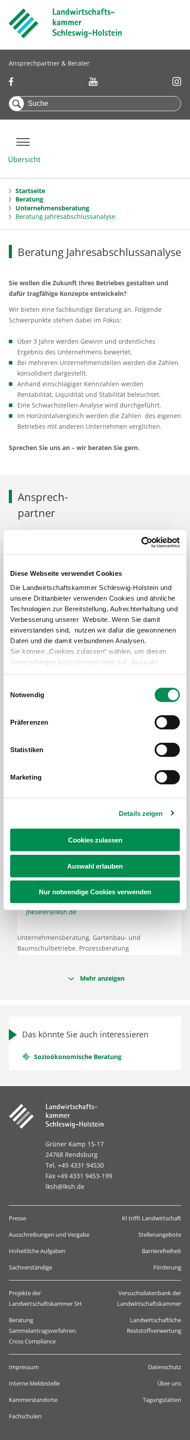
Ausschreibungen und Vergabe (49, 1234)
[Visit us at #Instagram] (176, 81)
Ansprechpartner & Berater (49, 63)
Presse (17, 1218)
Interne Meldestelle (34, 1383)
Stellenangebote (159, 1234)
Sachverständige (30, 1267)
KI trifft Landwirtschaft (151, 1218)
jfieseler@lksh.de (51, 912)
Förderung (167, 1267)
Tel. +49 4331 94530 (75, 1165)
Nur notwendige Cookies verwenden (95, 892)
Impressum (24, 1367)
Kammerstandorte (33, 1400)
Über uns (169, 1383)
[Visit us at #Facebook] (11, 81)
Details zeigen (141, 813)
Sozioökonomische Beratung (78, 1056)
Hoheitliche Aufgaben (37, 1251)
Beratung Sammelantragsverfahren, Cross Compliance (43, 1330)
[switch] (167, 722)
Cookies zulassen (95, 840)
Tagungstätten (162, 1400)
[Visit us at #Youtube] (93, 81)
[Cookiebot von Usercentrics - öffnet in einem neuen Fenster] (141, 542)
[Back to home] (65, 35)
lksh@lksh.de (65, 1186)
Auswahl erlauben (95, 865)
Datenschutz (164, 1367)
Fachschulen (25, 1416)
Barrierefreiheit (161, 1251)
